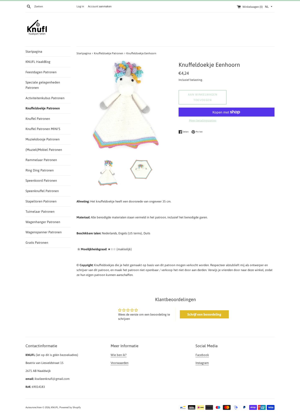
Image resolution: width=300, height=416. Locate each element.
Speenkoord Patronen (41, 180)
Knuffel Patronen (38, 118)
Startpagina (34, 51)
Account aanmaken (100, 6)
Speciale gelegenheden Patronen (43, 84)
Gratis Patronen (37, 242)
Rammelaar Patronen (41, 160)
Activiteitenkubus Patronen (45, 98)
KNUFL (54, 407)
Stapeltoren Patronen (41, 201)
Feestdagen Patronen (41, 72)
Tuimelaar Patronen (40, 211)
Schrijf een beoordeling (204, 314)
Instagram (202, 363)
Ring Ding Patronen (40, 170)
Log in (80, 6)
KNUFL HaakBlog (38, 61)
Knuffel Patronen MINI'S (43, 129)
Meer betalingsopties (202, 120)
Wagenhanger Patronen (43, 222)
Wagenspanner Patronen (44, 232)
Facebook (202, 355)
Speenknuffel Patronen (42, 191)
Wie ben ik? (119, 355)
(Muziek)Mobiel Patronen (44, 149)
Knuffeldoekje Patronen (43, 108)
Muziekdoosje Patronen (43, 139)
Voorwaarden (119, 363)
